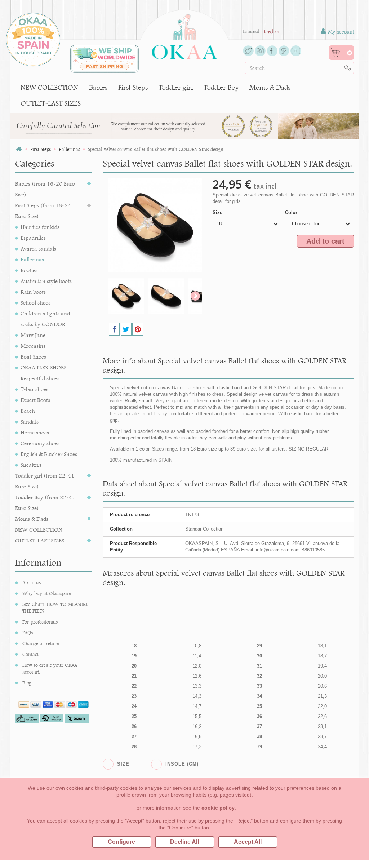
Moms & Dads (269, 87)
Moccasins (33, 345)
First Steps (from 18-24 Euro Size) (43, 211)
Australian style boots (46, 281)
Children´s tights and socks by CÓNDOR (45, 319)
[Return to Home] (18, 149)
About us (31, 582)
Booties (29, 270)
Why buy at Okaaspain (46, 593)
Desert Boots (35, 399)
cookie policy (218, 808)
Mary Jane (33, 335)
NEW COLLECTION (49, 87)
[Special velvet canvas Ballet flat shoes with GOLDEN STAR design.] (126, 296)
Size (218, 212)
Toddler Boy (221, 87)
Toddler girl (176, 87)
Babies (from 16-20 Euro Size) (45, 189)
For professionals (40, 622)
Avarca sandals (38, 248)
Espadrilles (33, 237)
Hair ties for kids (40, 226)
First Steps (133, 87)
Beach (28, 410)
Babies (98, 87)
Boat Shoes (33, 356)
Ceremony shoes (40, 443)
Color (292, 212)
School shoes (35, 302)
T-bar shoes (34, 389)
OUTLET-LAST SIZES (51, 103)
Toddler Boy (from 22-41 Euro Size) (45, 502)
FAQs (27, 632)
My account (340, 31)
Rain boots (33, 291)
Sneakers (31, 464)
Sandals (30, 421)
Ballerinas (32, 259)
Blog (26, 683)
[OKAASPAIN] (184, 34)
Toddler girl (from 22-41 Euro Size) (44, 481)
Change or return (40, 643)
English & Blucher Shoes (49, 454)
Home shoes (35, 432)
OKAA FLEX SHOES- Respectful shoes (45, 373)
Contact (30, 654)
